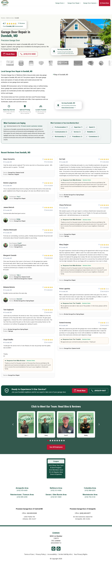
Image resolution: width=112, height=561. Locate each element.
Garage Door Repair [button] (74, 3)
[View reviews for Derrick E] (5, 300)
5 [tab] (57, 441)
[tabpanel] (26, 424)
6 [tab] (59, 441)
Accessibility (52, 554)
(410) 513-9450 (30, 54)
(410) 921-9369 (56, 497)
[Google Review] (63, 63)
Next (99, 424)
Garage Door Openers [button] (90, 3)
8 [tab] (64, 441)
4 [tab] (55, 441)
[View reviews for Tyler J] (5, 277)
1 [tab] (48, 441)
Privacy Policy (40, 554)
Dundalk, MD (8, 162)
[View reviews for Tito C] (5, 197)
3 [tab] (52, 441)
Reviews (3, 18)
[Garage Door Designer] (104, 63)
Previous (13, 424)
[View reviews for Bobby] (5, 220)
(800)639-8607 (100, 391)
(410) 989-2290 (22, 497)
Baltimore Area (10, 18)
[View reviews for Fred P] (5, 245)
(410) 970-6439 (22, 490)
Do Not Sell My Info (65, 554)
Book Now (10, 54)
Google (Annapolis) (58, 549)
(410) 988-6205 (90, 490)
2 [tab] (50, 441)
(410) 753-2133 (90, 497)
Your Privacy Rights (80, 554)
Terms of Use (29, 554)
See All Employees (56, 447)
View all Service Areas (68, 107)
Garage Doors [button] (59, 3)
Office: (29, 513)
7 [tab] (62, 441)
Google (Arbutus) (53, 549)
